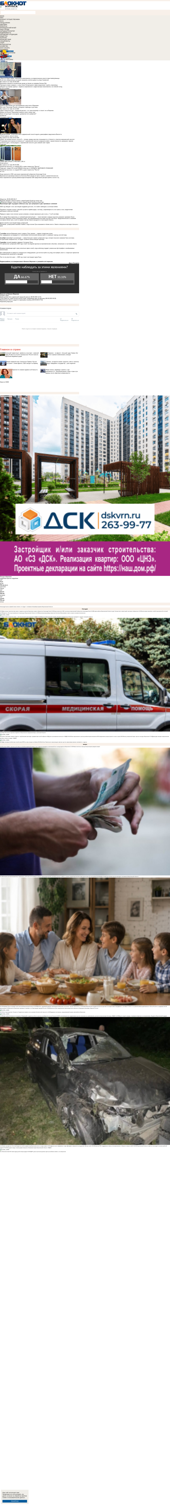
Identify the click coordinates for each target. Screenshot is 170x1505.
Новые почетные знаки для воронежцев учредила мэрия (86, 746)
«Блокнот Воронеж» (29, 261)
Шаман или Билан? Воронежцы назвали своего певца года (17, 112)
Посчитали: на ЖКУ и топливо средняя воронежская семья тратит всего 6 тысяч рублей (76, 876)
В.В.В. (2, 21)
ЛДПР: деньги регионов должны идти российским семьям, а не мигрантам (48, 1151)
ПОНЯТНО (15, 1501)
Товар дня (3, 144)
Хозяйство (3, 115)
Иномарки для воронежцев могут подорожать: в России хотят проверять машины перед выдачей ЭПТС (27, 876)
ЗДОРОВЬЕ (3, 24)
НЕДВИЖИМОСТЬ (5, 33)
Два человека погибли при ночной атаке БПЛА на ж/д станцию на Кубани (20, 742)
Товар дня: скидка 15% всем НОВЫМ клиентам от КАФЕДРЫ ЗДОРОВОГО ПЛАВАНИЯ (26, 168)
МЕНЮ (2, 16)
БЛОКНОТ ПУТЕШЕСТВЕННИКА (10, 19)
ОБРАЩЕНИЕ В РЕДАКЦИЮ (8, 34)
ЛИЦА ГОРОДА (4, 29)
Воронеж (3, 301)
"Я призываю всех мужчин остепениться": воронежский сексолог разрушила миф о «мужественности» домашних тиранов (36, 141)
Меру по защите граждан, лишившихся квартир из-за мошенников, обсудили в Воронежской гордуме (143, 1015)
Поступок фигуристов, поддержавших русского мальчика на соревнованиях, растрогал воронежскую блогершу (85, 1015)
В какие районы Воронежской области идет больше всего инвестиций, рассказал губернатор (116, 611)
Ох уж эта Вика (4, 88)
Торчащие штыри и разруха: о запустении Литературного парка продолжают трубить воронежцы (29, 85)
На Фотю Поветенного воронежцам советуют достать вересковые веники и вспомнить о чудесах (64, 742)
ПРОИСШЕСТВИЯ (5, 39)
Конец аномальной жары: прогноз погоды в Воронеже (136, 736)
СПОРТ (2, 43)
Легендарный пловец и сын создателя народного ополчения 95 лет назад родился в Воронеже (47, 746)
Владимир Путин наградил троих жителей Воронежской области (18, 1006)
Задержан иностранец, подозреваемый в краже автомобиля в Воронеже (67, 1012)
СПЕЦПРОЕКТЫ (5, 41)
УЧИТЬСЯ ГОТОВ (10, 53)
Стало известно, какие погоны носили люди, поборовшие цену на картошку (22, 298)
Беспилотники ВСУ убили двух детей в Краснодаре (15, 1151)
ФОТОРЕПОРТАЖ (5, 44)
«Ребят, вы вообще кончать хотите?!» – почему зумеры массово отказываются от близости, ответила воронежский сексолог (37, 139)
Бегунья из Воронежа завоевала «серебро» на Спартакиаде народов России (27, 1008)
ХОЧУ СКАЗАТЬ (5, 48)
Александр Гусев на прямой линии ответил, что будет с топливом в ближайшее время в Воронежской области (26, 606)
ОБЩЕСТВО (3, 36)
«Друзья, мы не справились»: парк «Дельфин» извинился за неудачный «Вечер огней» (71, 1146)
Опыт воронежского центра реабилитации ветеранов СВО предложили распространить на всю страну (95, 736)
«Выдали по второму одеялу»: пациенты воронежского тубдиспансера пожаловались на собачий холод (31, 86)
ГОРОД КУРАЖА (5, 23)
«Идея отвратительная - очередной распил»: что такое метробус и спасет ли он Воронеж (27, 110)
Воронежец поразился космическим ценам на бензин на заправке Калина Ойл (23, 83)
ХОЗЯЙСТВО (4, 46)
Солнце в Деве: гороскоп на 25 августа (12, 746)
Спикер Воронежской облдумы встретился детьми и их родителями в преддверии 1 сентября (104, 1006)
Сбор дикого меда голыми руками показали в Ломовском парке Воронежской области (26, 1147)
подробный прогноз (5, 578)
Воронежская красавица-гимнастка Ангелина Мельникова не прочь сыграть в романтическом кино (62, 613)
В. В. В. (2, 171)
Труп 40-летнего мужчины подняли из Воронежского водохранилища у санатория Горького (24, 732)
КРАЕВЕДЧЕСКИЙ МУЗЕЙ (8, 28)
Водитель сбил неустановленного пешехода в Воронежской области (19, 613)
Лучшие (9, 319)
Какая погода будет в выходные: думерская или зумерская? (18, 114)
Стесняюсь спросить (6, 117)
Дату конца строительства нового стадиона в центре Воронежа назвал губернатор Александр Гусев (27, 611)
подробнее (15, 578)
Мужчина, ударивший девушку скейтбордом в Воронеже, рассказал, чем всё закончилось (58, 1006)
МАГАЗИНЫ (9, 59)
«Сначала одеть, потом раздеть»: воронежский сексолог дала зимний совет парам (25, 142)
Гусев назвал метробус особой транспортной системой (154, 611)
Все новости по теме (6, 81)
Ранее (17, 319)
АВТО (1, 17)
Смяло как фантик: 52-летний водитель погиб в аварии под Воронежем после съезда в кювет (25, 1146)
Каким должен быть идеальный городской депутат (15, 297)
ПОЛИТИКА (3, 38)
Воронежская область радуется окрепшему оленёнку (16, 300)
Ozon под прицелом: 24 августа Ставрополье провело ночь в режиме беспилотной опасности (25, 1012)
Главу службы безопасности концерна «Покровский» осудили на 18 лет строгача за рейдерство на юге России (29, 1015)
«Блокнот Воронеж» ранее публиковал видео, (13, 218)
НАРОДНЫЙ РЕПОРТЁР (7, 31)
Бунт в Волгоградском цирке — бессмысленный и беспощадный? (18, 616)
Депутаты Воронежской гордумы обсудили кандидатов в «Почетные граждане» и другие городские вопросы (67, 616)
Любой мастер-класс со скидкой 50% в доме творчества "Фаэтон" (20, 166)
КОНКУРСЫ (3, 26)
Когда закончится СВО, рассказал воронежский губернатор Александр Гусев (72, 611)
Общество (3, 199)
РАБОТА (11, 51)
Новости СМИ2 (4, 382)
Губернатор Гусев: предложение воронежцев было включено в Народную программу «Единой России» (73, 1008)
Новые (2, 319)
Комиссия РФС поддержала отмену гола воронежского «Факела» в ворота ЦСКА (114, 1146)
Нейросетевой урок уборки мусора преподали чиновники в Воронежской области (119, 876)
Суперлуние (9, 301)
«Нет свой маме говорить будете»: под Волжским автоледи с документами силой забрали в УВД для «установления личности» (33, 736)
